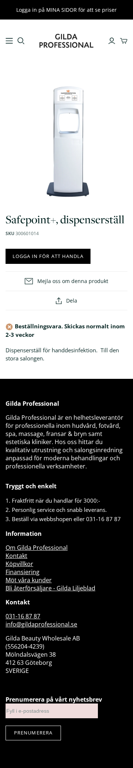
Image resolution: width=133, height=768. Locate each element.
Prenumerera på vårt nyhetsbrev (54, 699)
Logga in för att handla (48, 256)
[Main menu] (9, 41)
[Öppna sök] (21, 41)
